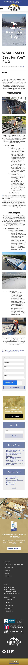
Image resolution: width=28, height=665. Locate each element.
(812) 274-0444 (15, 2)
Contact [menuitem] (7, 573)
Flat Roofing (5, 352)
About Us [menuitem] (7, 570)
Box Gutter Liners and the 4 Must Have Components (15, 450)
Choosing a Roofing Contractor (14, 480)
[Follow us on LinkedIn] (12, 651)
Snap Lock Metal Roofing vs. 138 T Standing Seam (15, 463)
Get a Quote (14, 662)
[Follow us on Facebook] (8, 651)
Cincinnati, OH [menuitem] (9, 605)
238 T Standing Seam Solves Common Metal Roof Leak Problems (13, 454)
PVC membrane (10, 350)
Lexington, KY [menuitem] (8, 602)
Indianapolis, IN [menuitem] (9, 611)
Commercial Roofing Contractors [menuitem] (14, 564)
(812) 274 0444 (10, 587)
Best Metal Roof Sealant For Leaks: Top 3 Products (13, 458)
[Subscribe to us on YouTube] (4, 651)
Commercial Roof (14, 352)
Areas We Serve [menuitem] (9, 567)
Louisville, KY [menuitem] (8, 599)
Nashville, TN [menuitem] (8, 608)
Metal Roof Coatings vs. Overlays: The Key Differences (15, 461)
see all (14, 488)
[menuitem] (14, 576)
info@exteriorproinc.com (13, 593)
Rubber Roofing (19, 350)
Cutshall (22, 66)
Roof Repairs (11, 483)
